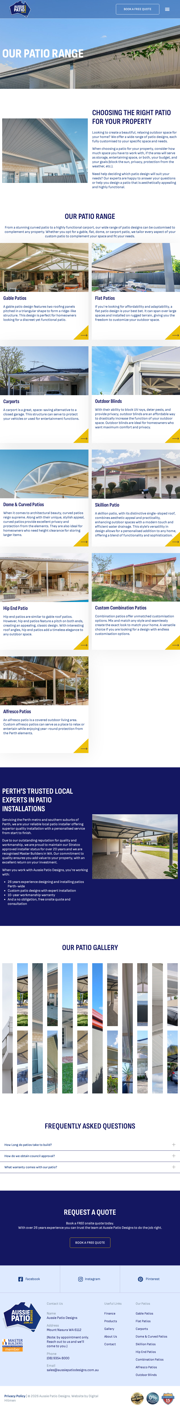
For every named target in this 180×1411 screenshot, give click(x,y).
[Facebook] (20, 1279)
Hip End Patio (15, 608)
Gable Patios (14, 298)
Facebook (32, 1279)
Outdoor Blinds (108, 401)
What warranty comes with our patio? (30, 1167)
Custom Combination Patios (120, 608)
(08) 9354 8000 (58, 1358)
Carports (11, 401)
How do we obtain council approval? (29, 1156)
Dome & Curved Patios (23, 504)
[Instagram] (80, 1279)
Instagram (92, 1279)
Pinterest (153, 1279)
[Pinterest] (140, 1279)
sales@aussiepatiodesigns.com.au (68, 1370)
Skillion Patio (107, 505)
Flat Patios (105, 298)
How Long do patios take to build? (28, 1145)
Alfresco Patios (17, 711)
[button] (167, 9)
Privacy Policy (14, 1396)
